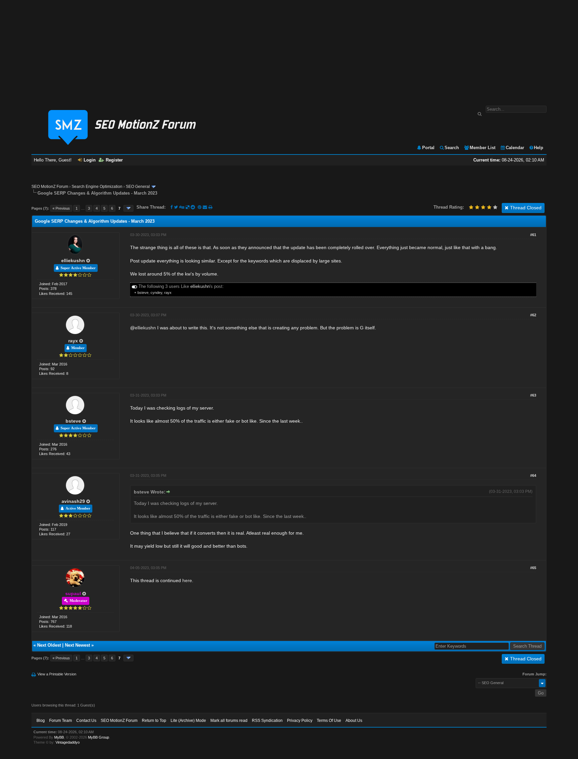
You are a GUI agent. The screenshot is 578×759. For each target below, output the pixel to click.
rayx (168, 293)
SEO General (138, 186)
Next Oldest (49, 645)
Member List (482, 147)
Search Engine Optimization (97, 186)
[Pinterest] (200, 207)
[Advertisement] (289, 49)
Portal (428, 147)
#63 (533, 395)
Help (538, 147)
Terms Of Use (329, 720)
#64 (533, 475)
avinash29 (73, 501)
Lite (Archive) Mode (188, 720)
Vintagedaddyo (68, 742)
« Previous (61, 208)
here (187, 580)
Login (90, 159)
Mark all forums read (229, 720)
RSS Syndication (267, 720)
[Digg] (181, 207)
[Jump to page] (128, 208)
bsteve (143, 293)
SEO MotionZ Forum (49, 186)
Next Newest (77, 645)
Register (114, 159)
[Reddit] (193, 207)
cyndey (156, 293)
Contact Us (86, 720)
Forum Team (60, 720)
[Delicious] (187, 207)
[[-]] (134, 286)
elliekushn (73, 260)
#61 (533, 235)
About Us (354, 720)
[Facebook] (171, 207)
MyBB (59, 737)
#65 (533, 568)
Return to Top (154, 720)
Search (452, 147)
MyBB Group (98, 737)
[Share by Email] (205, 207)
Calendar (515, 147)
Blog (40, 720)
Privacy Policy (299, 720)
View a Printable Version (56, 674)
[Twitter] (176, 207)
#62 (533, 315)
